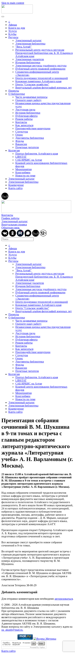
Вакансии (21, 144)
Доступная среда (25, 109)
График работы (10, 218)
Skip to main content (12, 2)
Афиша (12, 24)
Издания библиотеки (27, 62)
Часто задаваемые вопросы (31, 97)
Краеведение (16, 185)
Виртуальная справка (14, 224)
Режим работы (24, 119)
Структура (21, 131)
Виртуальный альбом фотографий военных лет (43, 87)
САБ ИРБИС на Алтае (28, 159)
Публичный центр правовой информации (40, 68)
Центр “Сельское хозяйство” (32, 84)
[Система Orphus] (23, 647)
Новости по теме (25, 175)
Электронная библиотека (30, 43)
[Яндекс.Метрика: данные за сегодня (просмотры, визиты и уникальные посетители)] (44, 638)
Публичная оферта (26, 115)
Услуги (12, 31)
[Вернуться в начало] (17, 12)
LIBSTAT (21, 156)
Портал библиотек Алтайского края (36, 153)
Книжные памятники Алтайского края (38, 81)
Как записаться (24, 125)
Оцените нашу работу (28, 100)
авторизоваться (64, 598)
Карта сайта (15, 188)
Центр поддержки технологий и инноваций (41, 78)
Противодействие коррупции (32, 128)
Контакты (21, 122)
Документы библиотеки (29, 137)
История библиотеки (27, 112)
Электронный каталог (28, 40)
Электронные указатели (29, 59)
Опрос (19, 134)
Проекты (13, 90)
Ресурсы (13, 37)
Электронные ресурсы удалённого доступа (40, 65)
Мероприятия (23, 169)
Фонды (19, 141)
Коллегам (14, 150)
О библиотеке (16, 93)
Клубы (12, 34)
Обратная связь (10, 227)
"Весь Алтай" (23, 46)
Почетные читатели (27, 147)
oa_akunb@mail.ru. (12, 629)
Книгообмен (22, 172)
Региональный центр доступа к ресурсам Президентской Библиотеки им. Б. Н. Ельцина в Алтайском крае (44, 53)
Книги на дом (16, 27)
